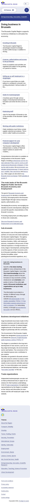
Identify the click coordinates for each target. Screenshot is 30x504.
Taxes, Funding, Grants (8, 434)
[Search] (26, 10)
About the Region (6, 423)
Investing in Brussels (9, 43)
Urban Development (7, 472)
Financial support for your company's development (11, 142)
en (25, 3)
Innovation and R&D (8, 370)
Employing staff (8, 111)
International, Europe (7, 441)
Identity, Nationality (7, 445)
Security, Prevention (7, 437)
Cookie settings (5, 497)
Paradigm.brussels (24, 501)
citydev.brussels (21, 335)
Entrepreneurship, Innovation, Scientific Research (15, 17)
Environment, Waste (7, 452)
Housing (3, 430)
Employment (5, 448)
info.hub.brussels (14, 299)
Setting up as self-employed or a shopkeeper (13, 77)
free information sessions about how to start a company (15, 303)
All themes (7, 10)
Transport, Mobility (7, 427)
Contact (3, 494)
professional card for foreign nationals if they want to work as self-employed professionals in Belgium (14, 163)
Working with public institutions (13, 126)
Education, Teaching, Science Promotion (14, 468)
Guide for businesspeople (11, 95)
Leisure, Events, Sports (8, 456)
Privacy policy (5, 484)
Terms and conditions (7, 481)
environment (21, 167)
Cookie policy (5, 491)
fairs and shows (15, 171)
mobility (7, 171)
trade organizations (12, 385)
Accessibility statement (7, 487)
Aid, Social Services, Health (10, 459)
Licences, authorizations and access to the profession (15, 60)
